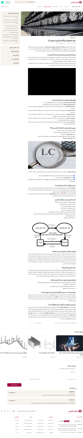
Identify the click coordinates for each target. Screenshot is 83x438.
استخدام (17, 426)
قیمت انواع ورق (40, 423)
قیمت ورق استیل (40, 426)
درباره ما (61, 6)
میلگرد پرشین (16, 55)
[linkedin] (62, 323)
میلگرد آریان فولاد (15, 51)
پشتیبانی (17, 429)
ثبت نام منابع (29, 432)
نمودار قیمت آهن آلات (28, 423)
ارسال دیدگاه (14, 385)
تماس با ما (66, 6)
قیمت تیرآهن (40, 420)
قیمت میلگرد (50, 420)
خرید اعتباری (39, 6)
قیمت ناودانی (50, 429)
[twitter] (64, 323)
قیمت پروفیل (50, 423)
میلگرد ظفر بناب (15, 59)
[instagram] (2, 411)
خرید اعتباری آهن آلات (13, 32)
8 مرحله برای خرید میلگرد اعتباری (11, 28)
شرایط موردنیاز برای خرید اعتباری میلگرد (10, 34)
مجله (82, 10)
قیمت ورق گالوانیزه (39, 432)
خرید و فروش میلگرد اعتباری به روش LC (66, 10)
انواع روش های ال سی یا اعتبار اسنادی (10, 20)
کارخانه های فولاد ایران (28, 429)
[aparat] (14, 411)
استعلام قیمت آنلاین (47, 6)
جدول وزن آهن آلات (28, 420)
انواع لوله (51, 432)
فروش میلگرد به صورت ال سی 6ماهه (11, 30)
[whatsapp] (66, 323)
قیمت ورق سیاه (40, 429)
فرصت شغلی (55, 6)
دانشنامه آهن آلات (28, 426)
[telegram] (69, 323)
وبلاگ (17, 432)
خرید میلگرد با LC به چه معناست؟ (11, 26)
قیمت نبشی (50, 426)
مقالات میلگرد (76, 10)
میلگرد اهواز (16, 63)
